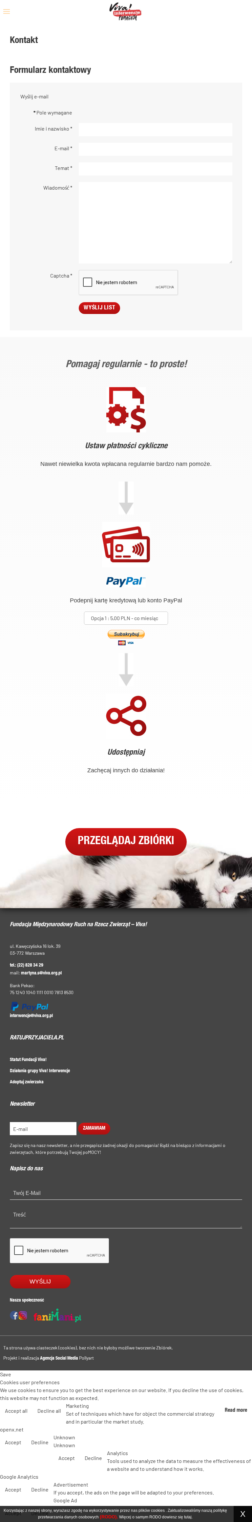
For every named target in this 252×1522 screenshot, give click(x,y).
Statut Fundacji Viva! (28, 1060)
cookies (158, 1510)
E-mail (63, 148)
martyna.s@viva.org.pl (41, 973)
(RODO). (109, 1516)
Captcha (61, 275)
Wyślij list (99, 308)
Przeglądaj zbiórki (126, 841)
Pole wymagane (52, 112)
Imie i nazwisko (53, 128)
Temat (63, 168)
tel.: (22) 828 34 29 (26, 965)
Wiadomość (57, 187)
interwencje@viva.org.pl (31, 1016)
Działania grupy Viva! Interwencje (40, 1071)
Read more (236, 1410)
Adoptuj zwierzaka (27, 1082)
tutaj (188, 1517)
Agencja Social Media (59, 1358)
